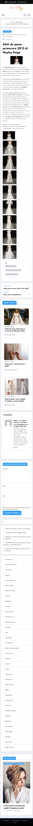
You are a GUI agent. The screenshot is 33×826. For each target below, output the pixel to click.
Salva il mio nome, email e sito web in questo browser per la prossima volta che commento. (16, 508)
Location (7, 669)
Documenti (7, 627)
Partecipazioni (8, 695)
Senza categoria (9, 731)
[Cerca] (25, 15)
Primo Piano (8, 705)
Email (4, 496)
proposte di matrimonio (10, 711)
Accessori (7, 575)
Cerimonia (7, 606)
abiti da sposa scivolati (8, 36)
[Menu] (3, 15)
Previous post (7, 285)
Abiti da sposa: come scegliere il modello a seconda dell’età (15, 400)
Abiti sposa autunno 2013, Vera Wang (16, 288)
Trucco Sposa (8, 742)
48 (13, 361)
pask (8, 326)
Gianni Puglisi (23, 810)
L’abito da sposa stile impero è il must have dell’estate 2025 (15, 330)
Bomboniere (8, 601)
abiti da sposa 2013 (8, 34)
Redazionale (8, 716)
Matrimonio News (9, 684)
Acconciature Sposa (10, 580)
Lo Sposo (7, 664)
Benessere (7, 596)
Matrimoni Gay (8, 674)
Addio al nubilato (9, 585)
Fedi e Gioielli (8, 638)
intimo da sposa (9, 653)
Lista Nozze (8, 658)
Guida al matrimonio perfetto (12, 648)
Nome (4, 486)
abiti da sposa (17, 79)
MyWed (7, 690)
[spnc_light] (29, 15)
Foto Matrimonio (9, 643)
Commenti (5, 469)
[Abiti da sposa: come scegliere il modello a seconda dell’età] (16, 387)
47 (13, 326)
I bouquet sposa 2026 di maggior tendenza (16, 532)
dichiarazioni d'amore (10, 622)
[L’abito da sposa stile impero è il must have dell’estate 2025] (16, 316)
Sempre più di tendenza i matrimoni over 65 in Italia (18, 529)
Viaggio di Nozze (9, 747)
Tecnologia (7, 737)
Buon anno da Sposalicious (12, 295)
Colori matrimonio (9, 611)
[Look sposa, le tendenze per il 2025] (16, 351)
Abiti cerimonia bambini (11, 564)
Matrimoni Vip (8, 679)
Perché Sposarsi (9, 700)
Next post (6, 292)
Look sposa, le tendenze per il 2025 (15, 365)
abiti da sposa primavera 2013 (20, 34)
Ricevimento (8, 721)
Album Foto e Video (10, 591)
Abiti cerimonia (8, 559)
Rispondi (16, 447)
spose (17, 71)
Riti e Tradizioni (9, 726)
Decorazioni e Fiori (9, 617)
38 (13, 396)
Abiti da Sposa (7, 31)
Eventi (6, 632)
